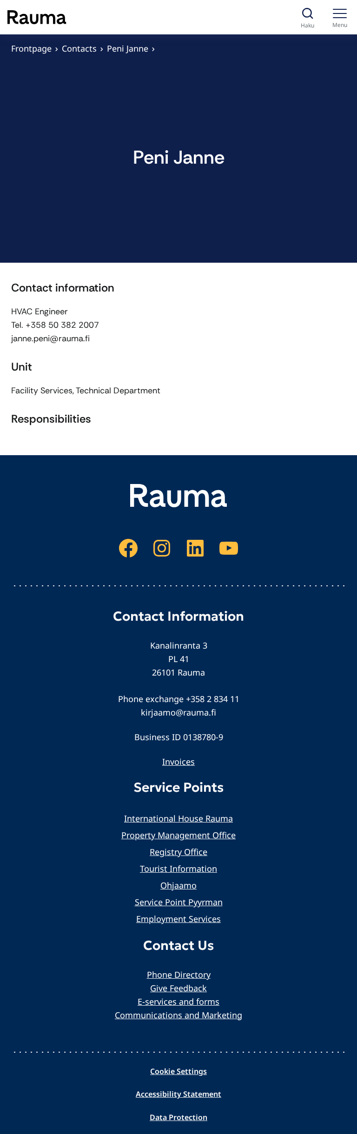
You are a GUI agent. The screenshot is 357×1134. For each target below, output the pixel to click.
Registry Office (178, 851)
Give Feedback (178, 988)
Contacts (79, 48)
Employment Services (178, 918)
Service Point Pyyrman (179, 902)
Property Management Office (178, 835)
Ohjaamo (178, 885)
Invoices (178, 761)
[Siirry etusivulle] (36, 17)
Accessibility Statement (178, 1094)
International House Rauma (178, 818)
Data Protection (178, 1117)
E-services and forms (178, 1001)
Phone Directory (179, 974)
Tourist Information (178, 868)
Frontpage (31, 48)
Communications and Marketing (178, 1015)
